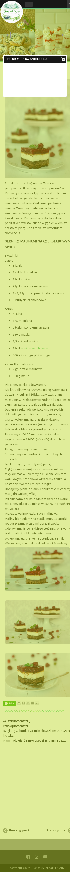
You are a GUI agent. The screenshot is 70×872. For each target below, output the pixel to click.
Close (63, 59)
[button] (29, 4)
